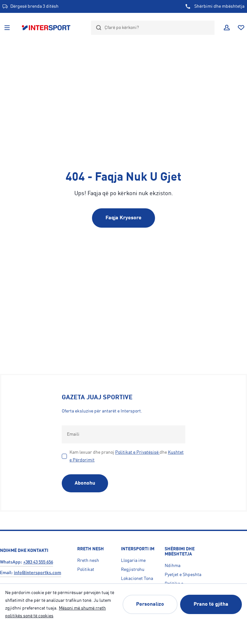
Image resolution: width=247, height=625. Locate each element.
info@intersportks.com (37, 573)
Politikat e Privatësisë (137, 452)
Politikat (85, 569)
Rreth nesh (88, 560)
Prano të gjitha (211, 604)
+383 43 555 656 (38, 562)
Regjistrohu (132, 569)
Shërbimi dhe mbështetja (219, 6)
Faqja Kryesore (123, 218)
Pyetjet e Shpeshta (183, 575)
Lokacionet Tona (137, 578)
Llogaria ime (133, 560)
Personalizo (150, 604)
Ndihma (172, 565)
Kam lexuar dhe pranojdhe (126, 456)
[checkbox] (64, 456)
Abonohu (85, 483)
